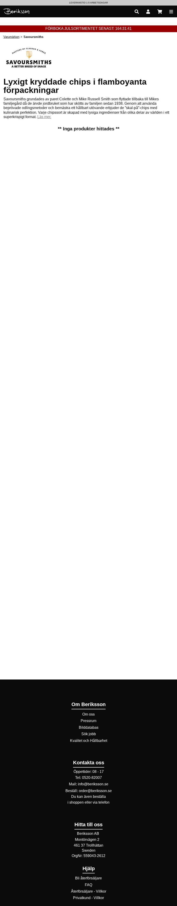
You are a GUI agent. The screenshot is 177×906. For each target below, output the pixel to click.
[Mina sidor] (148, 11)
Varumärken (11, 37)
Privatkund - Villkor (88, 898)
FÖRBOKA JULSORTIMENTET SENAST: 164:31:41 (88, 29)
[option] (88, 3)
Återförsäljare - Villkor (88, 891)
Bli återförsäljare (88, 878)
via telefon (101, 802)
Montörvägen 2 (87, 840)
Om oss (88, 714)
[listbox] (88, 3)
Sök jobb (88, 734)
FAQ (88, 885)
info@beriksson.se (93, 784)
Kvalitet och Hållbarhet (88, 741)
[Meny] (171, 11)
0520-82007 (92, 778)
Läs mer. (44, 117)
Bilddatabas (88, 727)
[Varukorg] (159, 11)
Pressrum (88, 721)
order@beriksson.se (95, 791)
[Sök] (136, 11)
